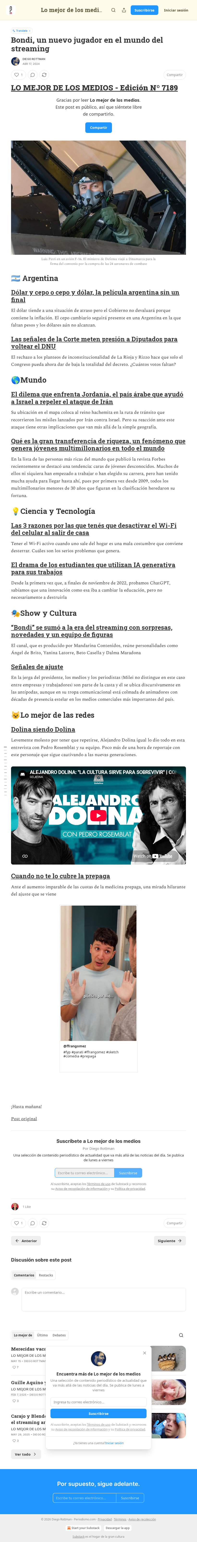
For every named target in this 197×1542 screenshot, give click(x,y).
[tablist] (33, 1275)
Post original (24, 1118)
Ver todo (23, 1454)
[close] (144, 1353)
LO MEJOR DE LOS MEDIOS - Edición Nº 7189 (94, 87)
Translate (21, 30)
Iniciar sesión (176, 10)
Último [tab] (42, 1335)
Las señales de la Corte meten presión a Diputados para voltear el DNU (94, 342)
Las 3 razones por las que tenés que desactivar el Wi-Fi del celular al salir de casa (94, 529)
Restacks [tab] (46, 1275)
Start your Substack (85, 1528)
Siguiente (166, 1240)
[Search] (113, 10)
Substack (79, 1537)
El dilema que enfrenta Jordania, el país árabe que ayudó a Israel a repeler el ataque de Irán (97, 397)
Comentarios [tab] (24, 1275)
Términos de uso (99, 1424)
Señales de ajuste (37, 667)
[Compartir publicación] (124, 10)
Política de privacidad (130, 1429)
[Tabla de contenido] (5, 771)
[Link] (4, 88)
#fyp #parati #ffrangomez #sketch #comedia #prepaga (91, 1054)
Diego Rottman (34, 59)
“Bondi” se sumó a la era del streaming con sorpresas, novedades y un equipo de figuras (91, 631)
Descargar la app (118, 1528)
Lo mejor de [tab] (23, 1335)
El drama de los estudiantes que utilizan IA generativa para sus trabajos (93, 568)
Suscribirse (144, 10)
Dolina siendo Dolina (43, 729)
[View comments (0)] (32, 75)
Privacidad (105, 1519)
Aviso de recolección (142, 1519)
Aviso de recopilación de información (81, 1429)
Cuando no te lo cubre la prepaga (60, 876)
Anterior (29, 1240)
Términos (120, 1519)
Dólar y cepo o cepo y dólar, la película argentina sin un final (95, 295)
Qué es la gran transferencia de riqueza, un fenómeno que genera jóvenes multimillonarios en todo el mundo (98, 444)
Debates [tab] (59, 1335)
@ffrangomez (74, 1046)
